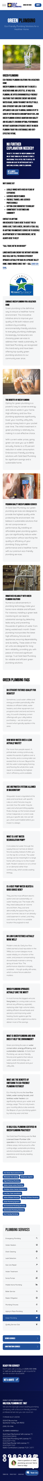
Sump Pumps (10, 1278)
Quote (38, 5)
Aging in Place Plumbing (14, 1311)
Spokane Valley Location (12, 1417)
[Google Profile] (4, 1456)
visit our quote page (13, 1371)
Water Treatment (12, 1272)
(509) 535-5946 (27, 5)
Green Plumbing (11, 1318)
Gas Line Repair (11, 1265)
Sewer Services (10, 1338)
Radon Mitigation (12, 1298)
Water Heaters (11, 1245)
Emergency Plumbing (13, 1238)
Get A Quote (13, 172)
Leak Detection (11, 1258)
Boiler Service (10, 1291)
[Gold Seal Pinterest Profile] (4, 1460)
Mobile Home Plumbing (14, 1285)
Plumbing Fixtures (12, 1305)
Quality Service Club (13, 1325)
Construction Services (12, 1346)
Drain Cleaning (11, 1252)
